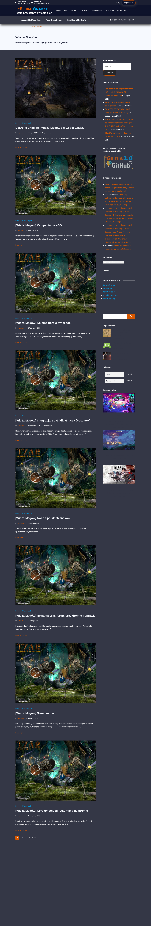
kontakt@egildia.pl (24, 3)
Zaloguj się (107, 288)
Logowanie (128, 2)
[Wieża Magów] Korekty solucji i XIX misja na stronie (51, 810)
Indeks (58, 11)
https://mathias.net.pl (41, 3)
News (66, 11)
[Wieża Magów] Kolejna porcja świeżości (43, 322)
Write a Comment (46, 133)
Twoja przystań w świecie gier (33, 12)
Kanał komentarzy (110, 295)
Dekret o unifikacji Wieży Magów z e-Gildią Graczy (49, 127)
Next (34, 838)
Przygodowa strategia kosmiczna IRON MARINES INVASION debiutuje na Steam (119, 92)
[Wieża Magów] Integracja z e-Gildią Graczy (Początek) (52, 420)
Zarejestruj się (109, 285)
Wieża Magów (27, 123)
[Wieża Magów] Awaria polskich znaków (42, 518)
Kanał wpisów (109, 292)
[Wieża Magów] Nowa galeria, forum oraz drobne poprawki (55, 615)
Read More (19, 147)
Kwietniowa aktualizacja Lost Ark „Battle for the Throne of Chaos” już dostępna (119, 218)
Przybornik (97, 11)
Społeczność (123, 11)
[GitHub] (119, 2)
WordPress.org (109, 298)
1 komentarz (47, 426)
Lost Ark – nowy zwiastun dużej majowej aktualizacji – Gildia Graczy (118, 211)
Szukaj (131, 316)
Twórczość (109, 11)
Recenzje (75, 11)
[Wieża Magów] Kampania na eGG (38, 225)
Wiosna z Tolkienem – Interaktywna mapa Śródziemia (122, 333)
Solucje (85, 11)
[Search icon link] (134, 11)
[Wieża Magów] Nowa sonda (34, 713)
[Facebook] (116, 2)
